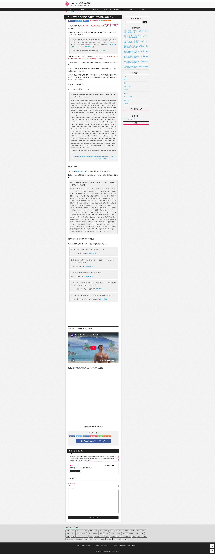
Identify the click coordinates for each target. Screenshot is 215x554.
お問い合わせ (141, 9)
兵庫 (89, 533)
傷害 (83, 533)
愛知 (138, 530)
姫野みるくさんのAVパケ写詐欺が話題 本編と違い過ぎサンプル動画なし (136, 51)
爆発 (96, 539)
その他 (126, 103)
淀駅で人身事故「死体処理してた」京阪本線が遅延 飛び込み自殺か (136, 56)
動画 (107, 536)
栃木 (139, 536)
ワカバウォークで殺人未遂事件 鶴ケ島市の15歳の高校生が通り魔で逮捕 (136, 41)
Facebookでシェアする (94, 441)
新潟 (126, 539)
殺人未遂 (118, 530)
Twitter (132, 530)
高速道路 (130, 533)
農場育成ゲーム (118, 9)
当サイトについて (86, 545)
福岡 (106, 533)
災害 (125, 83)
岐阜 (115, 539)
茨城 (73, 536)
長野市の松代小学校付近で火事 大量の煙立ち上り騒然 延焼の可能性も (136, 61)
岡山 (145, 536)
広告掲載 (130, 9)
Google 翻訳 (80, 171)
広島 (137, 533)
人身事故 (84, 530)
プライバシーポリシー (124, 545)
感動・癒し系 (127, 100)
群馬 (91, 539)
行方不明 (109, 539)
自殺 (143, 530)
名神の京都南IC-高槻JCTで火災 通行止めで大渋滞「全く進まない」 (136, 31)
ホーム (71, 9)
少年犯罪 (113, 536)
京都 (142, 533)
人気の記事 (95, 9)
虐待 (120, 539)
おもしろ (126, 93)
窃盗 (119, 536)
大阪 (91, 530)
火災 (73, 533)
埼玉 (68, 533)
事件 (125, 76)
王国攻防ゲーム (107, 9)
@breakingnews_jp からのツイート (132, 119)
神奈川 (111, 530)
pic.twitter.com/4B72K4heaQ (85, 47)
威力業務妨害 (70, 539)
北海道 (112, 533)
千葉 (78, 533)
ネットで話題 (103, 530)
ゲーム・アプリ (128, 96)
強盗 (91, 536)
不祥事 (126, 90)
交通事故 (126, 530)
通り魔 (118, 533)
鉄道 (73, 530)
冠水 (86, 539)
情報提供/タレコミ (105, 545)
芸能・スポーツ (128, 86)
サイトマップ (135, 545)
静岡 (68, 536)
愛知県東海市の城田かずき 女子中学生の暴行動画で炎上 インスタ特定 (136, 46)
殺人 (78, 530)
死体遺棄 (95, 533)
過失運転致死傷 (99, 536)
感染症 (102, 539)
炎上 (86, 536)
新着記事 (83, 9)
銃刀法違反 (79, 539)
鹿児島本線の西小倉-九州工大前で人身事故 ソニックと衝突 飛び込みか (136, 36)
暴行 (134, 536)
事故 (125, 79)
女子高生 (79, 536)
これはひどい (127, 536)
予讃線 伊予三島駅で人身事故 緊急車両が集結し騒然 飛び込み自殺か (136, 66)
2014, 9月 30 (103, 50)
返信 (75, 471)
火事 (96, 530)
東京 (68, 530)
